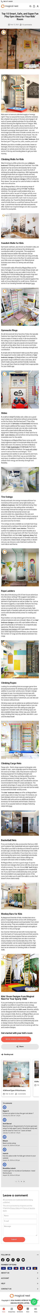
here (33, 283)
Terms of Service (29, 1208)
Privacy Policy (15, 1208)
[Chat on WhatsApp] (34, 1301)
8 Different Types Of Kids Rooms (14, 1090)
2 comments (22, 1094)
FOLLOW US (5, 1255)
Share (21, 1046)
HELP (3, 1283)
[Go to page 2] (23, 1181)
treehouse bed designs (9, 629)
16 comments (27, 25)
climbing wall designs (9, 189)
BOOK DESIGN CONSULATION (16, 1039)
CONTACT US (6, 1289)
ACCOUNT (5, 1278)
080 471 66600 (8, 1)
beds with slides (31, 449)
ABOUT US (5, 1273)
